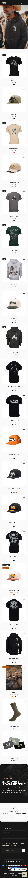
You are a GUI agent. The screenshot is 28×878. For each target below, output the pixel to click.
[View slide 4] (17, 817)
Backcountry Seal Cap (14, 488)
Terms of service (20, 873)
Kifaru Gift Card (14, 758)
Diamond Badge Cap (14, 522)
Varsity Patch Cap (14, 590)
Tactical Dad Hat (14, 182)
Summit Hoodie (14, 352)
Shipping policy (14, 875)
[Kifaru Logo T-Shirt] (14, 405)
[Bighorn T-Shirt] (14, 65)
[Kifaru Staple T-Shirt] (14, 371)
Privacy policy (13, 873)
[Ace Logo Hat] (14, 303)
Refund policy (6, 873)
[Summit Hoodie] (14, 337)
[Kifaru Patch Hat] (14, 439)
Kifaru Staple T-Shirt (14, 386)
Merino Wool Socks (13, 726)
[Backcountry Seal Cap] (14, 473)
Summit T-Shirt (14, 216)
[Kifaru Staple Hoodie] (14, 643)
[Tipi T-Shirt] (14, 235)
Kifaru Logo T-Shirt (14, 420)
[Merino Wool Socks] (14, 711)
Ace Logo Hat (14, 318)
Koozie (14, 692)
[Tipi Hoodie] (14, 269)
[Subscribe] (23, 850)
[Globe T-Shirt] (14, 609)
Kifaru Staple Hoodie (14, 658)
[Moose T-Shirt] (14, 541)
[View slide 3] (15, 817)
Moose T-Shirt (14, 556)
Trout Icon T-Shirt (14, 148)
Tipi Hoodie (14, 284)
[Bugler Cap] (14, 99)
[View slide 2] (13, 817)
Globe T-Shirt (14, 624)
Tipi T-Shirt (14, 250)
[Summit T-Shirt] (14, 201)
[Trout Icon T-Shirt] (14, 133)
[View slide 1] (11, 817)
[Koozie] (14, 677)
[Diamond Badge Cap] (14, 507)
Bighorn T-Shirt (14, 80)
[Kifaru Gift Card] (14, 743)
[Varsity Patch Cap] (14, 575)
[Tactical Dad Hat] (14, 167)
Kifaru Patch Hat (14, 454)
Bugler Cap (14, 114)
